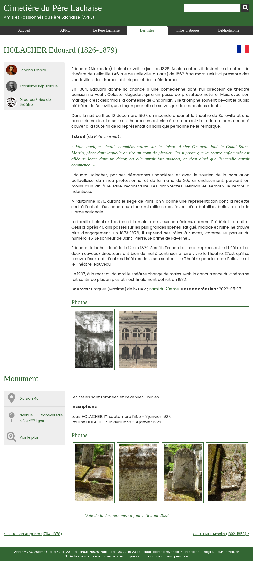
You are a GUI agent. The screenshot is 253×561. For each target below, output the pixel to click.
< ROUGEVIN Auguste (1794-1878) (33, 533)
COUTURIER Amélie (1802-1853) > (221, 533)
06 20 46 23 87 (129, 552)
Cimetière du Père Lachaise (53, 11)
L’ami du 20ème (164, 289)
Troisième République (39, 86)
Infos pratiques (187, 30)
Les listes (147, 30)
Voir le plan (29, 437)
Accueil (24, 30)
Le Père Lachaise (106, 30)
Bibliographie (228, 30)
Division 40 (29, 398)
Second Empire (33, 70)
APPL (65, 30)
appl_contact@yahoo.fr (163, 552)
